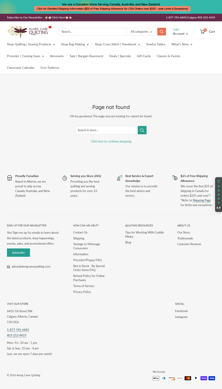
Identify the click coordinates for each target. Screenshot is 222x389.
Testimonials (185, 238)
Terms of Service (83, 286)
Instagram (181, 317)
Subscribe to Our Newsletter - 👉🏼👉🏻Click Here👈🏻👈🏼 (39, 17)
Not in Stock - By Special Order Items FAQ (89, 268)
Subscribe (18, 252)
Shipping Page (202, 200)
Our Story (183, 232)
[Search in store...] (142, 130)
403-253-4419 (16, 335)
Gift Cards (144, 56)
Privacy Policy (82, 292)
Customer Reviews (189, 244)
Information (80, 254)
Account (179, 33)
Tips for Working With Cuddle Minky (144, 234)
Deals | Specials (120, 56)
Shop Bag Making (73, 44)
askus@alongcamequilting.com (31, 266)
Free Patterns (50, 67)
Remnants (57, 56)
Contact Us (80, 232)
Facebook (181, 311)
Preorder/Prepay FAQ (87, 260)
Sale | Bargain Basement (86, 56)
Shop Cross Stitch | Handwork (115, 44)
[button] (218, 194)
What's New (180, 44)
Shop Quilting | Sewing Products (29, 44)
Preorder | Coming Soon (23, 56)
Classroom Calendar (21, 67)
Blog (128, 242)
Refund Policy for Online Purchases (89, 278)
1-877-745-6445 (18, 329)
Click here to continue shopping (111, 141)
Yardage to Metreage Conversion (86, 246)
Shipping (78, 238)
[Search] (161, 31)
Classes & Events (168, 56)
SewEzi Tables (155, 44)
